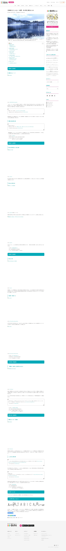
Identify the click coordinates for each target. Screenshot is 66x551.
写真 (46, 69)
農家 (56, 74)
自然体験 (49, 74)
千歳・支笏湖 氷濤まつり (15, 355)
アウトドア (21, 517)
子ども (47, 71)
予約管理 (52, 67)
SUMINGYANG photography (13, 102)
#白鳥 (37, 474)
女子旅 (56, 69)
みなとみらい (51, 60)
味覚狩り (52, 69)
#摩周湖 (18, 126)
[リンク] (4, 2)
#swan (35, 474)
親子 (55, 74)
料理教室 (55, 71)
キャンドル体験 (51, 64)
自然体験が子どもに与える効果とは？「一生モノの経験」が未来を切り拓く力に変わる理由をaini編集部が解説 (52, 42)
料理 (53, 71)
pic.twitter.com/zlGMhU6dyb (28, 126)
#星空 (20, 126)
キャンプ (55, 64)
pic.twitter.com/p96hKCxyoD (21, 462)
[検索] (51, 5)
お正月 (51, 58)
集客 (55, 75)
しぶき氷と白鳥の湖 (13, 59)
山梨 (13, 517)
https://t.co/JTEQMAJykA (12, 462)
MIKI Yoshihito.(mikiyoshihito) (13, 321)
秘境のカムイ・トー (12, 45)
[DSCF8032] (26, 433)
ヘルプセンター (49, 106)
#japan (42, 474)
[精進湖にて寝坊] (26, 161)
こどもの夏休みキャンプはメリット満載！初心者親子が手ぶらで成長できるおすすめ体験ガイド (52, 38)
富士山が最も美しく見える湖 (14, 49)
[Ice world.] (26, 307)
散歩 (51, 71)
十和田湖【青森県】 (12, 55)
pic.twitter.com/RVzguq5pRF (20, 110)
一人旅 (18, 517)
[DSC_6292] (26, 87)
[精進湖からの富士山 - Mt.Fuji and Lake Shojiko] (26, 228)
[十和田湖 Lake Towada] (26, 377)
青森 (9, 517)
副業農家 (49, 69)
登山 (46, 74)
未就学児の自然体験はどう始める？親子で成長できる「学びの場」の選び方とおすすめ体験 (52, 34)
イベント (50, 62)
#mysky (41, 461)
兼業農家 (57, 67)
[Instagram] (54, 96)
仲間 (53, 67)
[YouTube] (52, 96)
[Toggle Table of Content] (42, 43)
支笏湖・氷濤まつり (13, 53)
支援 (49, 71)
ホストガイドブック (50, 105)
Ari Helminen (11, 389)
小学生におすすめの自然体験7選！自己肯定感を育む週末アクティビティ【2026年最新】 (52, 46)
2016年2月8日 (16, 403)
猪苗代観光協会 (14, 484)
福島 (14, 517)
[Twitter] (50, 96)
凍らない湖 (12, 52)
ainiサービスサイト (50, 102)
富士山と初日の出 (13, 50)
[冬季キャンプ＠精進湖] (26, 197)
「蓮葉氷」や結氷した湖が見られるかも (15, 56)
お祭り (55, 58)
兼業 (54, 67)
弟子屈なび (13, 135)
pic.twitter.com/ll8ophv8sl (12, 475)
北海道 (11, 517)
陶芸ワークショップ (50, 75)
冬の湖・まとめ (11, 61)
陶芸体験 (54, 75)
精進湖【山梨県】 (11, 48)
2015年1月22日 (17, 463)
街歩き (51, 74)
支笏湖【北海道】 (11, 51)
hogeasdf (10, 176)
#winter (39, 474)
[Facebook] (47, 96)
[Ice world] (26, 338)
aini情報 (48, 58)
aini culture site (49, 103)
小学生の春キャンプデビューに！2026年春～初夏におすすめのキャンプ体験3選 (52, 50)
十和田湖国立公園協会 (15, 407)
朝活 (57, 71)
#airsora (38, 461)
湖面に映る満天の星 (13, 46)
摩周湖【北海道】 (11, 44)
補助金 (53, 74)
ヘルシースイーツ (55, 65)
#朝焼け (23, 126)
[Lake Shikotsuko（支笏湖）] (26, 273)
